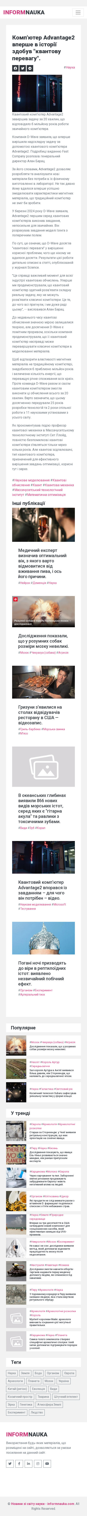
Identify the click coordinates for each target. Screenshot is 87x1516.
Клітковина (52, 1196)
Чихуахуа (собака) (43, 652)
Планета (62, 1335)
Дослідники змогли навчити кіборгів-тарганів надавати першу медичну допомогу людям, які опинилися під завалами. (52, 1273)
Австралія (37, 1265)
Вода (38, 1373)
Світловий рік (64, 1088)
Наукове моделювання (32, 480)
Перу (34, 1148)
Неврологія (38, 1241)
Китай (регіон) (17, 1388)
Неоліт (35, 1062)
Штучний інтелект (66, 1396)
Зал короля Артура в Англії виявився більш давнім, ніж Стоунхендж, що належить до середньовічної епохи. (52, 1073)
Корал (41, 828)
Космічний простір (20, 1396)
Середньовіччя (40, 1066)
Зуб (32, 828)
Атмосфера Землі (49, 1404)
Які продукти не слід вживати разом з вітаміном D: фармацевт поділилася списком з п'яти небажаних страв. (52, 1203)
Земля (45, 1214)
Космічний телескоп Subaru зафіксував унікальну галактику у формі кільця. (53, 1095)
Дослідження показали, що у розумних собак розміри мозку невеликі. (43, 641)
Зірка (11, 1404)
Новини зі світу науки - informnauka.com (42, 1504)
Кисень (53, 1148)
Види (23, 828)
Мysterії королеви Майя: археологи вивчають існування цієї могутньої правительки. (50, 1322)
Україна (63, 1381)
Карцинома (38, 1171)
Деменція (39, 583)
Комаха (64, 1265)
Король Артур (50, 1062)
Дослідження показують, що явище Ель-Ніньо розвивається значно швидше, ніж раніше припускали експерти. (51, 1156)
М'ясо (24, 733)
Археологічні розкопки (61, 1311)
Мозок (24, 652)
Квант (37, 485)
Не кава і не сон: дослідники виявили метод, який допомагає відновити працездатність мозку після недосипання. (52, 1250)
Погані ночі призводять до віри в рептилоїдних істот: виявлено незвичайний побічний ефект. (42, 973)
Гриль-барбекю (30, 729)
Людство (37, 1412)
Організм (26, 990)
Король (36, 1315)
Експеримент (44, 990)
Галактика (47, 1088)
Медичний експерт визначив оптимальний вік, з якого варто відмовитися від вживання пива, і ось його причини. (42, 563)
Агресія (63, 652)
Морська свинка (54, 729)
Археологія (50, 1124)
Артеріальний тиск (32, 994)
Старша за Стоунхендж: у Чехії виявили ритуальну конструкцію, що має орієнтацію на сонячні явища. (53, 1135)
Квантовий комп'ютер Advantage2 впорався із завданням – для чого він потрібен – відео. (42, 890)
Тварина (43, 1396)
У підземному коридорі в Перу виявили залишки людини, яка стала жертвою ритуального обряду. (53, 1297)
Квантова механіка (59, 485)
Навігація (52, 1265)
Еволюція (38, 1388)
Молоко (52, 1171)
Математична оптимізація (46, 495)
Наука (70, 67)
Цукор (65, 1196)
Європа (36, 1124)
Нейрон (25, 583)
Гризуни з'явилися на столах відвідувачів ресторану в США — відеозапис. (40, 715)
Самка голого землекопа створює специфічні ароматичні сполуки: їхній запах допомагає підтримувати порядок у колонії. (53, 1343)
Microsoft (60, 904)
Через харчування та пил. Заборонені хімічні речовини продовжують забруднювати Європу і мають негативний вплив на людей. (52, 1180)
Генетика (26, 1404)
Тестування (28, 908)
